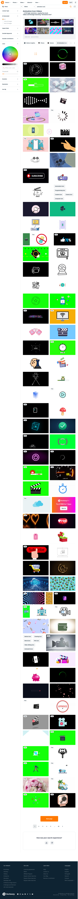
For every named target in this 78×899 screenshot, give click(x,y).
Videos (22, 2)
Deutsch (67, 876)
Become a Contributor (49, 878)
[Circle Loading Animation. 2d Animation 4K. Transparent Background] (62, 441)
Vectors (7, 2)
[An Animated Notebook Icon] (36, 410)
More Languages (69, 880)
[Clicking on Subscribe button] (36, 552)
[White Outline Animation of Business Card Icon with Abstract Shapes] (36, 348)
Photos (15, 2)
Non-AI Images (8, 23)
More (36, 2)
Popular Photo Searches (30, 878)
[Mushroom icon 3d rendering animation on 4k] (62, 410)
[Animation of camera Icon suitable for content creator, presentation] (64, 612)
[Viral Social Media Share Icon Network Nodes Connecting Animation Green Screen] (36, 800)
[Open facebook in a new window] (17, 894)
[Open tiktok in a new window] (27, 894)
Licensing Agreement (29, 869)
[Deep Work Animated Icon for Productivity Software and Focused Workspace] (62, 225)
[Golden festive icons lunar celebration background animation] (49, 598)
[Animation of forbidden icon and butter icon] (42, 239)
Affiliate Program (28, 874)
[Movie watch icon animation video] (62, 659)
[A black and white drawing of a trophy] (62, 269)
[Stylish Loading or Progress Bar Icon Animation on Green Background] (36, 85)
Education (6, 878)
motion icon (28, 636)
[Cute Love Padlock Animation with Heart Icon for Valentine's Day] (36, 332)
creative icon (58, 194)
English (67, 869)
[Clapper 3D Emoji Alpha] (36, 722)
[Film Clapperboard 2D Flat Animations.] (62, 363)
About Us (45, 874)
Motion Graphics (30, 43)
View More (68, 30)
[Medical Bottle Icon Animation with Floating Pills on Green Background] (62, 301)
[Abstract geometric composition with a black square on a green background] (36, 254)
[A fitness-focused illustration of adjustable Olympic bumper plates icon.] (62, 285)
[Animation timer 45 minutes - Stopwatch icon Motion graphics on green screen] (62, 348)
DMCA (25, 871)
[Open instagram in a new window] (20, 894)
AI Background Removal (10, 885)
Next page (49, 819)
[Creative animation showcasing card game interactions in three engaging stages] (36, 269)
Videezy (5, 874)
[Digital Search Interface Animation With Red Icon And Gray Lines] (36, 691)
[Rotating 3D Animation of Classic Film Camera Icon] (60, 643)
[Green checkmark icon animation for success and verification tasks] (62, 426)
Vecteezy (6, 871)
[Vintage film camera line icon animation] (36, 160)
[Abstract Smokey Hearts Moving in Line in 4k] (36, 521)
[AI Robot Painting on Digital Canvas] (36, 209)
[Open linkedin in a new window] (22, 894)
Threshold (5, 71)
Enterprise (6, 876)
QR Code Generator (8, 887)
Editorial (29, 2)
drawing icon (38, 636)
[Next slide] (73, 43)
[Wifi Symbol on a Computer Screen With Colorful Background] (62, 316)
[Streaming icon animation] (62, 722)
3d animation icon (62, 43)
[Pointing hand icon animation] (62, 144)
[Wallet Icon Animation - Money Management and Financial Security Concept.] (62, 626)
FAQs (44, 869)
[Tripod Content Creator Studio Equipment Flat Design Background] (36, 769)
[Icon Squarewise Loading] (36, 54)
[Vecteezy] (2, 2)
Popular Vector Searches (30, 876)
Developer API (7, 880)
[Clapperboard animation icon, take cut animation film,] (36, 706)
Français (67, 878)
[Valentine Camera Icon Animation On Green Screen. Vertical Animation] (26, 612)
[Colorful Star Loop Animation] (34, 598)
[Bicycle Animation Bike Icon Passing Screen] (36, 441)
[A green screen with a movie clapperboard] (62, 737)
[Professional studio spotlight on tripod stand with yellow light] (36, 379)
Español (67, 871)
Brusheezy (6, 869)
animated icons (29, 649)
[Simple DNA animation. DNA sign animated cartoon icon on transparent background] (36, 101)
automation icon (59, 186)
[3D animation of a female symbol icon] (62, 69)
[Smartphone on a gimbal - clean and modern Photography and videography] (62, 753)
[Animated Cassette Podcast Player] (62, 254)
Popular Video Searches (30, 880)
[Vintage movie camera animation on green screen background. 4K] (62, 209)
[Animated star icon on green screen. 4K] (36, 301)
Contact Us (46, 871)
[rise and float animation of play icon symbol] (49, 130)
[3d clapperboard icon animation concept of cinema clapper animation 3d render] (63, 101)
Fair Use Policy (71, 894)
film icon (36, 640)
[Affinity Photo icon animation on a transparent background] (64, 598)
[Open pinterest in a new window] (25, 894)
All (4, 19)
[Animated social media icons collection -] (36, 285)
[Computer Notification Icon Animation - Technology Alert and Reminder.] (62, 552)
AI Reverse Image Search (10, 882)
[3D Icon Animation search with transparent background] (62, 800)
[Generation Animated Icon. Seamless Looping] (36, 225)
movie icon (27, 640)
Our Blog (45, 876)
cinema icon (69, 194)
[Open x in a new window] (30, 894)
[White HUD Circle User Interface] (36, 69)
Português (67, 874)
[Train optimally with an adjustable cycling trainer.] (62, 769)
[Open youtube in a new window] (32, 894)
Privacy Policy (63, 894)
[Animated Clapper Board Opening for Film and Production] (62, 332)
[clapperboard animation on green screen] (36, 488)
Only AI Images (8, 21)
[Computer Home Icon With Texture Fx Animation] (62, 568)
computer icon (59, 198)
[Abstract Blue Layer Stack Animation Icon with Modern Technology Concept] (36, 394)
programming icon (60, 190)
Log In (70, 2)
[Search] (71, 7)
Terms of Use (56, 894)
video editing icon (29, 645)
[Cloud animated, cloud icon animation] (37, 505)
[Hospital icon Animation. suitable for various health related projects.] (42, 612)
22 (58, 826)
